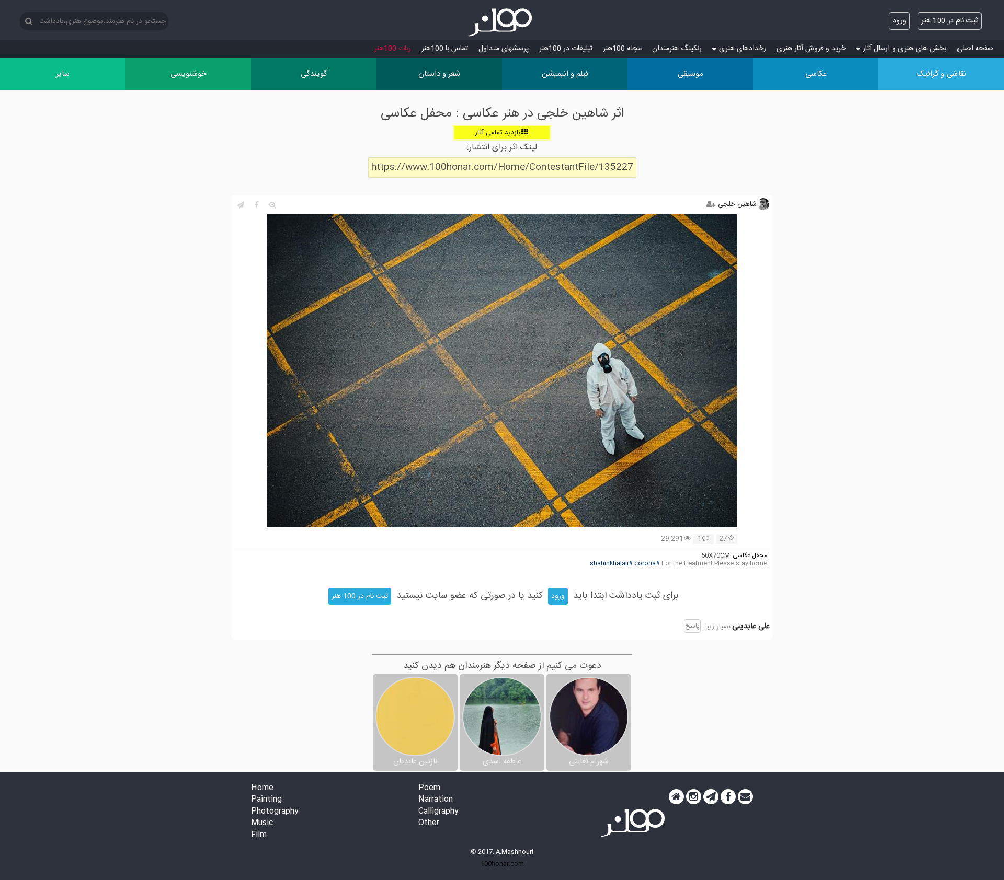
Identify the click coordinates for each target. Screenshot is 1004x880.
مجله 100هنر (622, 48)
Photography (275, 812)
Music (262, 823)
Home (262, 788)
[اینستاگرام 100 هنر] (693, 797)
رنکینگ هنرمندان (677, 48)
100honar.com (502, 864)
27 (723, 539)
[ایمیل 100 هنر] (745, 797)
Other (428, 823)
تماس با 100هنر (444, 48)
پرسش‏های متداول (503, 48)
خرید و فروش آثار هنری (811, 48)
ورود (899, 21)
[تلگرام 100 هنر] (710, 797)
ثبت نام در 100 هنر (949, 21)
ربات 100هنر (392, 48)
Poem (429, 788)
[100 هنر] (502, 22)
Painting (266, 800)
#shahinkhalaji (611, 564)
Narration (435, 800)
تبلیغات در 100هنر (565, 48)
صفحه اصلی (975, 48)
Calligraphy (438, 812)
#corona (647, 564)
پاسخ (692, 626)
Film (259, 835)
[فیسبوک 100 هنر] (728, 797)
